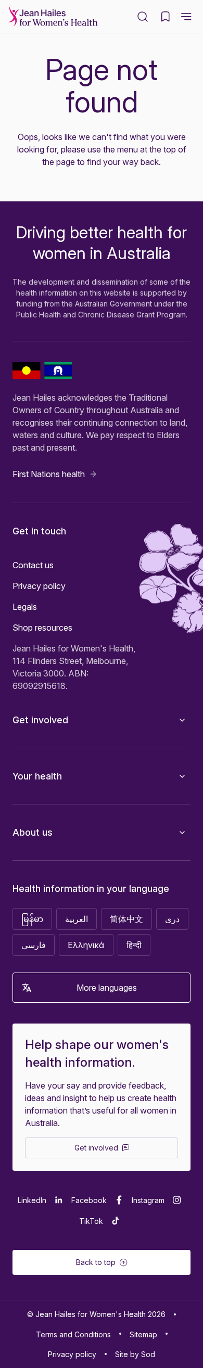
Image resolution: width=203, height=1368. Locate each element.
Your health (37, 776)
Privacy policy (39, 586)
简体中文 (126, 919)
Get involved (40, 719)
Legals (24, 607)
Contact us (33, 565)
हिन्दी (134, 945)
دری (172, 919)
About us (32, 832)
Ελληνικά (86, 945)
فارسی (33, 945)
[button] (186, 16)
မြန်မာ (32, 919)
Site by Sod (135, 1354)
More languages (107, 987)
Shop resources (42, 627)
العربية (76, 919)
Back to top (96, 1262)
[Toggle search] (142, 16)
